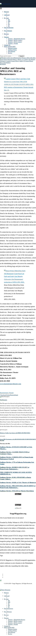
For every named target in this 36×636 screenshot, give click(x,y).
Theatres (6, 37)
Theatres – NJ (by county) (15, 42)
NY (9, 24)
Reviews (6, 34)
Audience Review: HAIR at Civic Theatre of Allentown (18, 482)
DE (9, 19)
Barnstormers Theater (7, 393)
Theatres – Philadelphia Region (16, 38)
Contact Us (7, 45)
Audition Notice (12, 49)
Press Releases (8, 30)
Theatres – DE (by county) (15, 40)
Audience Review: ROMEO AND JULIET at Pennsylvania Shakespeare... (14, 468)
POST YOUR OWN (9, 46)
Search (22, 56)
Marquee (6, 11)
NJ (8, 23)
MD (9, 21)
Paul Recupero (3, 399)
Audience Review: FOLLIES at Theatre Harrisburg (17, 491)
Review (10, 53)
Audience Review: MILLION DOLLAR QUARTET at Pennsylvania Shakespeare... (17, 486)
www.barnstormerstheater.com (10, 384)
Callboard (7, 15)
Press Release (11, 51)
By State (6, 18)
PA (9, 26)
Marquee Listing (12, 48)
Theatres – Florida (13, 43)
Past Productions (8, 27)
